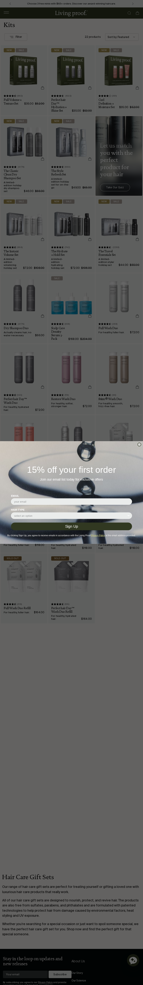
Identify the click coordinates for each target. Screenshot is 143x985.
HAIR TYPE (18, 510)
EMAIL (15, 495)
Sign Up (71, 526)
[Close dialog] (139, 444)
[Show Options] (128, 516)
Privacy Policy (98, 535)
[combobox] (70, 516)
